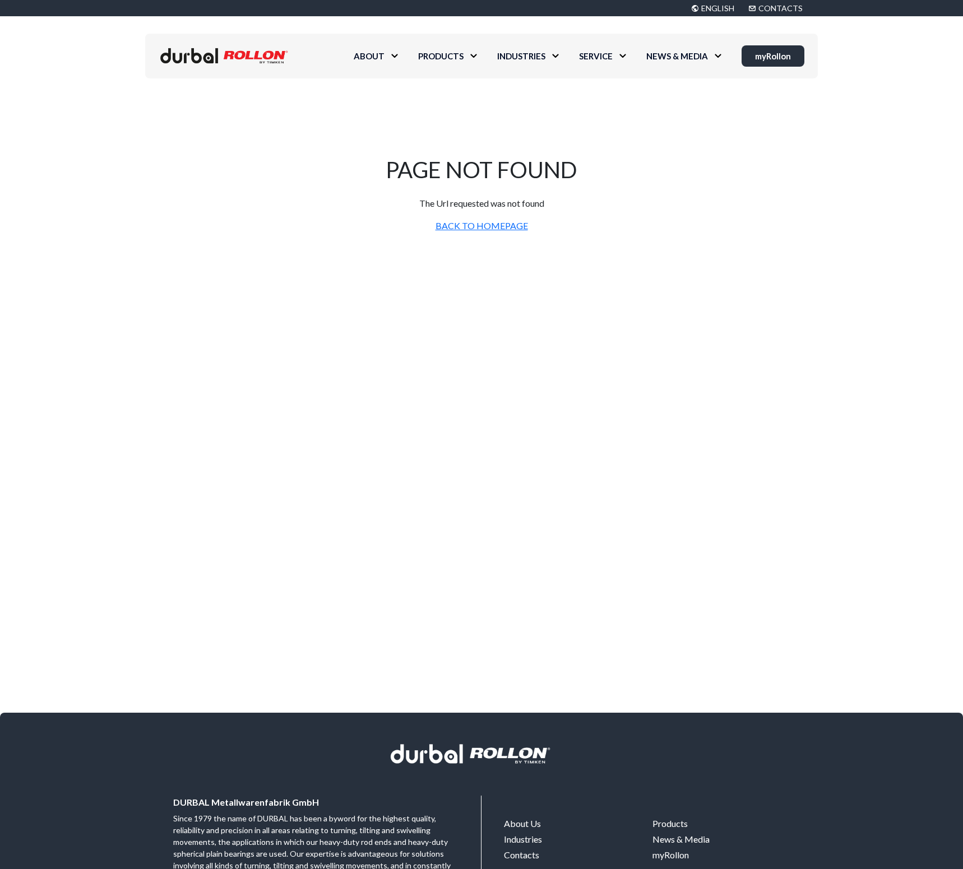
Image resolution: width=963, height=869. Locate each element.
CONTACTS (780, 8)
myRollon (773, 56)
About (369, 56)
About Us (522, 823)
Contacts (521, 854)
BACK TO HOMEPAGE (482, 225)
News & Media (677, 56)
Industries (521, 56)
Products (441, 56)
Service (596, 56)
